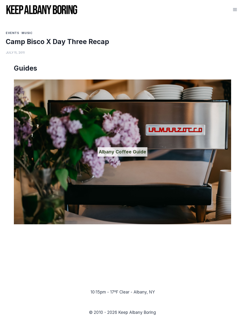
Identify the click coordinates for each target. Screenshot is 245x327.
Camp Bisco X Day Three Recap (57, 42)
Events (12, 33)
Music (27, 33)
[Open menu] (234, 9)
